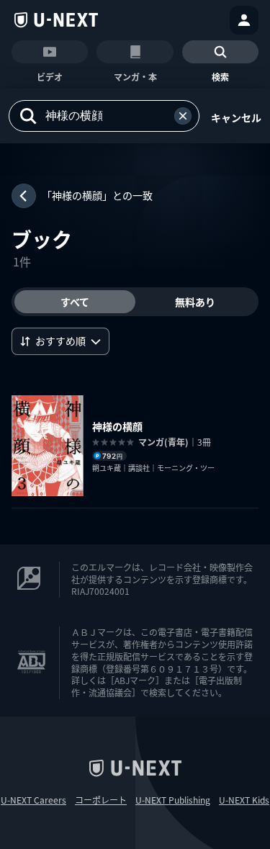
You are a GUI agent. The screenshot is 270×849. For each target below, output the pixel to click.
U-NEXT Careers (33, 800)
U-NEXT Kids (244, 800)
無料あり (195, 302)
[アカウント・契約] (244, 20)
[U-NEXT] (56, 20)
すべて (74, 302)
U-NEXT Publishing (172, 800)
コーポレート (101, 800)
